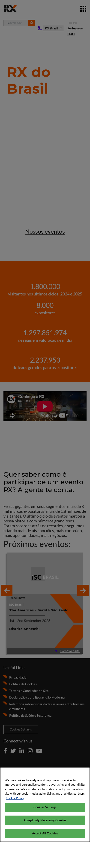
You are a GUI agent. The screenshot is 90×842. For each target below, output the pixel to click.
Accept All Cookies (45, 833)
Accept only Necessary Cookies (45, 820)
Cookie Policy (15, 798)
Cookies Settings (45, 807)
